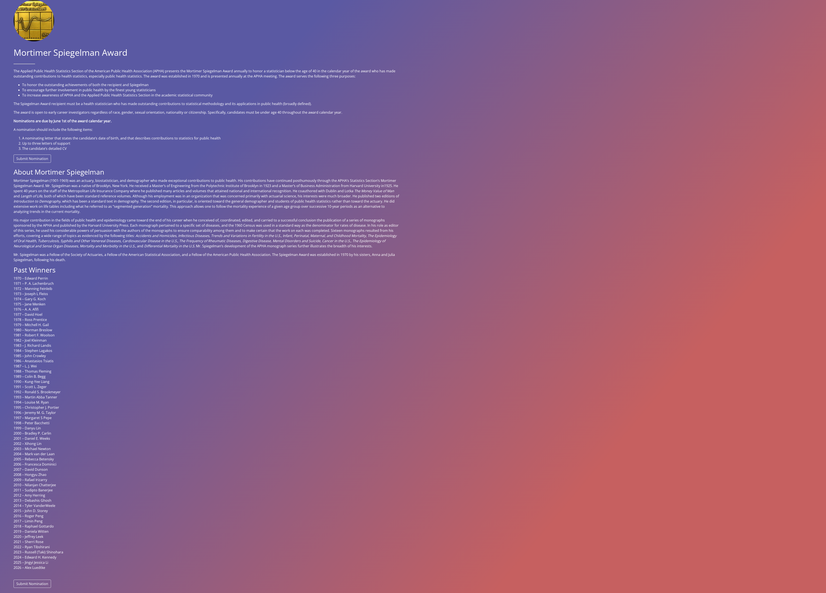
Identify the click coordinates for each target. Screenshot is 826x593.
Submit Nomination (32, 158)
